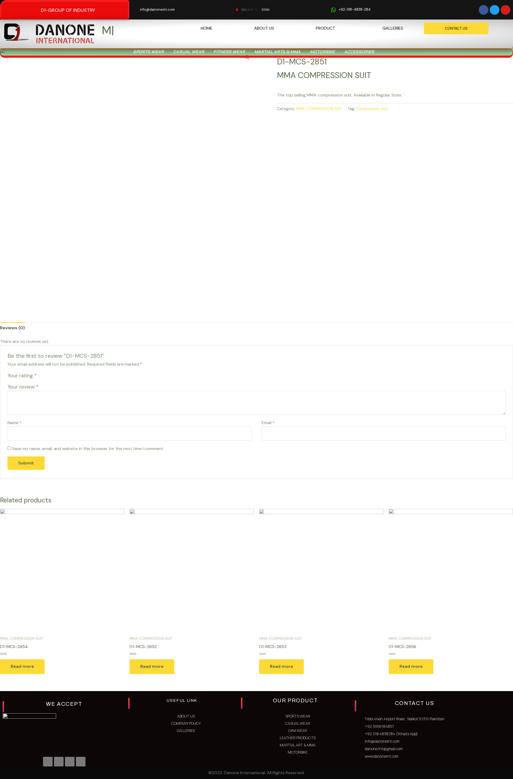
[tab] (12, 336)
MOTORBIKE (322, 61)
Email (268, 431)
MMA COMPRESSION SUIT (319, 117)
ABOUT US (264, 28)
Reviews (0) (12, 336)
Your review (22, 395)
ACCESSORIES (359, 61)
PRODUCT (325, 28)
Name (14, 431)
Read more (22, 675)
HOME (206, 28)
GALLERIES (392, 28)
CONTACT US (456, 28)
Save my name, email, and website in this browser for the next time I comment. (88, 457)
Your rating (22, 384)
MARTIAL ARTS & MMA (277, 61)
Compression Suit (372, 117)
